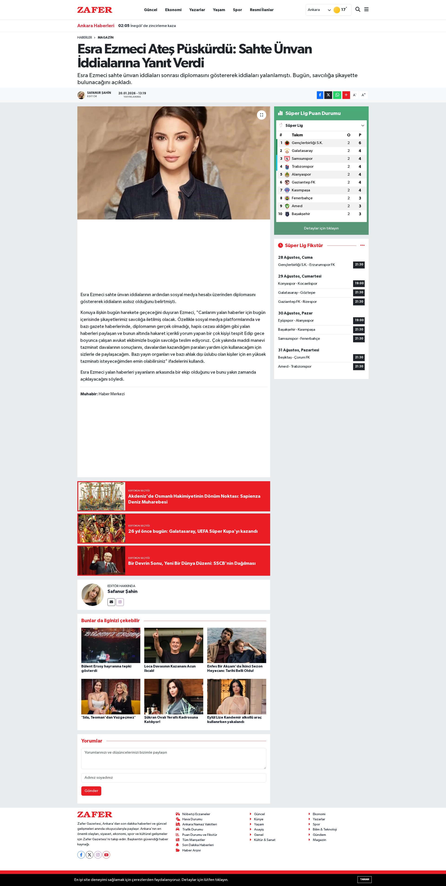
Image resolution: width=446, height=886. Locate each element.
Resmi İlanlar (262, 10)
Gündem (319, 835)
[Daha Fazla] (346, 95)
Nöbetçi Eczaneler (196, 814)
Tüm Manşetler (193, 840)
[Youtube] (106, 855)
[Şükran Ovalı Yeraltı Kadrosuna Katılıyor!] (173, 697)
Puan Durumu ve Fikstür (199, 835)
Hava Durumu (192, 819)
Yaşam (219, 10)
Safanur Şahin (123, 591)
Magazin (106, 37)
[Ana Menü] (364, 10)
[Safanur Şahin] (92, 595)
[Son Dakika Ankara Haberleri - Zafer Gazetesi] (94, 9)
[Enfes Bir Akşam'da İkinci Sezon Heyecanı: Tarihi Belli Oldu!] (236, 645)
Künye (258, 819)
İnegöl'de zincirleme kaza (147, 26)
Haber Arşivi (191, 850)
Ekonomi (173, 10)
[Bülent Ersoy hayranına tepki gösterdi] (110, 645)
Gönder (91, 791)
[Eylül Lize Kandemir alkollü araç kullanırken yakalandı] (236, 697)
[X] (89, 855)
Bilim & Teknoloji (325, 829)
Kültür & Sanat (264, 840)
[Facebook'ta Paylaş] (320, 95)
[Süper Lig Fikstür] (362, 246)
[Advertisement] (173, 254)
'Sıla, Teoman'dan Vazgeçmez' (108, 717)
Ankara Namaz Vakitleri (199, 824)
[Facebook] (81, 855)
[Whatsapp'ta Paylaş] (337, 95)
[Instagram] (120, 602)
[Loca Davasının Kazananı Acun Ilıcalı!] (173, 645)
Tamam (364, 879)
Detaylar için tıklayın (321, 228)
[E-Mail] (111, 602)
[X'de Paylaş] (328, 95)
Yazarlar (197, 10)
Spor (237, 10)
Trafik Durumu (192, 829)
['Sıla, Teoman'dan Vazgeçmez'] (110, 697)
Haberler (84, 37)
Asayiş (259, 829)
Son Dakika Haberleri (198, 845)
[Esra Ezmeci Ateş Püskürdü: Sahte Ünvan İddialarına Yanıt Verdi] (173, 162)
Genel (258, 835)
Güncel (150, 10)
